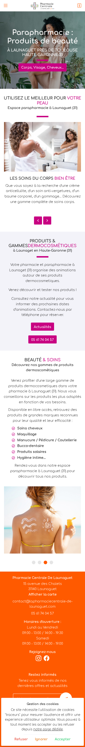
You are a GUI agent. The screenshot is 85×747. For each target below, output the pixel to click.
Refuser (21, 739)
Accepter (63, 739)
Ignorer (41, 739)
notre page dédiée (48, 729)
